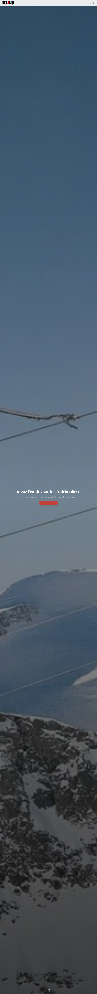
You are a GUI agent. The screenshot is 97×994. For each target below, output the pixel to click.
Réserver (63, 3)
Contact (70, 3)
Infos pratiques (55, 3)
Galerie (46, 3)
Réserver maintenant (48, 503)
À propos (40, 3)
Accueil (34, 3)
